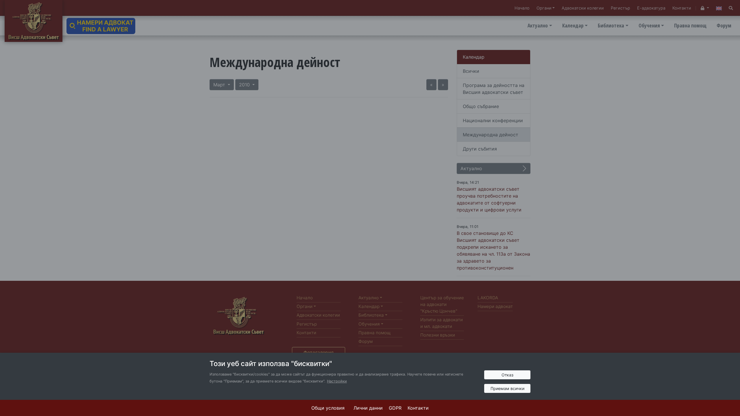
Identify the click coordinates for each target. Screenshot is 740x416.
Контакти (418, 408)
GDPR (395, 408)
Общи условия (328, 408)
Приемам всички (507, 388)
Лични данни (368, 408)
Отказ (507, 374)
